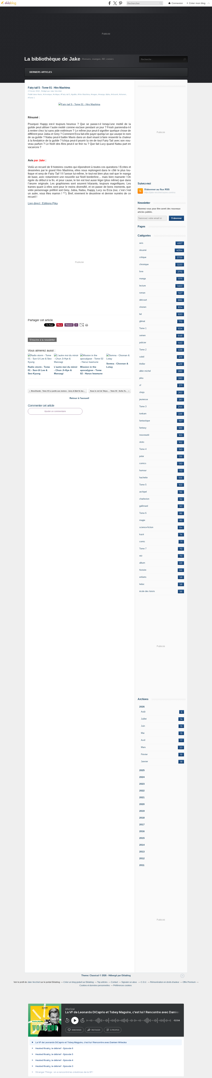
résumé (142, 250)
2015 (142, 838)
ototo (141, 442)
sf (140, 385)
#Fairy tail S (65, 94)
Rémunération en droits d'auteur (164, 982)
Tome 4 (142, 449)
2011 (141, 865)
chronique (144, 264)
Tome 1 (142, 328)
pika (141, 378)
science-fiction (146, 527)
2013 (142, 851)
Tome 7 (142, 548)
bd (140, 314)
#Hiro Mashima (84, 94)
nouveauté (144, 435)
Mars (143, 747)
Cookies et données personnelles (95, 985)
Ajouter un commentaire (55, 411)
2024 (142, 777)
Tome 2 (142, 349)
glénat (142, 321)
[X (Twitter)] (115, 3)
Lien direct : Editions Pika (43, 203)
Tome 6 (142, 513)
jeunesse (143, 399)
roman (142, 293)
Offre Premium (189, 982)
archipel (143, 491)
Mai (142, 733)
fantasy (142, 428)
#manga (101, 94)
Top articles (102, 982)
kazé (141, 534)
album (142, 563)
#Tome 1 (31, 98)
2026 (142, 706)
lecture (142, 285)
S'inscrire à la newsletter (42, 339)
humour (142, 470)
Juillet (144, 719)
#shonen (122, 94)
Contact (114, 982)
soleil (141, 356)
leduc (141, 584)
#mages (94, 94)
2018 (142, 817)
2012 (142, 858)
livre (141, 271)
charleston (144, 499)
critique (142, 257)
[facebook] (109, 3)
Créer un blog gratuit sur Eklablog (78, 982)
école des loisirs (147, 591)
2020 (142, 804)
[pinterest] (120, 3)
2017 (142, 824)
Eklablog (126, 975)
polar (141, 456)
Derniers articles (40, 72)
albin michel (145, 371)
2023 (142, 784)
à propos (114, 1030)
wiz (140, 555)
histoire (142, 570)
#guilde (74, 94)
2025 (142, 770)
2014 (142, 844)
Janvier (144, 761)
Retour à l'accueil (79, 398)
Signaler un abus (129, 982)
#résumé (114, 94)
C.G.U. (144, 982)
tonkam (142, 413)
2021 (142, 797)
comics (142, 463)
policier (142, 342)
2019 (142, 811)
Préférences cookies (122, 985)
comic (142, 541)
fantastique (144, 420)
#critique (56, 94)
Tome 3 (142, 406)
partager (95, 1030)
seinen (142, 335)
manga (142, 278)
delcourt (143, 300)
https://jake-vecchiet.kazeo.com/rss (159, 192)
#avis (40, 94)
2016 (142, 831)
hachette (143, 477)
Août (143, 711)
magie (142, 520)
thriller (142, 364)
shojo (141, 392)
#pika (108, 94)
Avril (143, 740)
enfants (142, 577)
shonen (142, 307)
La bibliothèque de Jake (52, 59)
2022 (142, 790)
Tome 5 (142, 484)
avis (141, 243)
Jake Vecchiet (33, 982)
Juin (143, 726)
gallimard (143, 506)
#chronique (47, 94)
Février (144, 754)
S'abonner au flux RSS (156, 189)
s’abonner (76, 1030)
